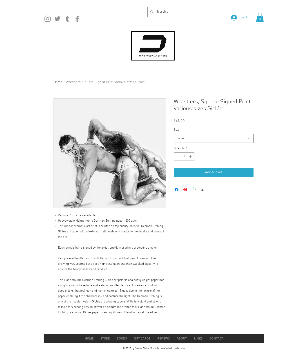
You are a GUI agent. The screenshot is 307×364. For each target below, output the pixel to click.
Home (57, 82)
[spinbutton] (184, 157)
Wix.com (180, 348)
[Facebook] (77, 19)
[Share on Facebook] (176, 189)
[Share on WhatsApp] (193, 189)
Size (177, 130)
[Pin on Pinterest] (185, 189)
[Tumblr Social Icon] (67, 19)
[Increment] (191, 157)
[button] (260, 17)
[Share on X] (202, 189)
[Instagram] (47, 19)
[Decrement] (177, 157)
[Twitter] (57, 19)
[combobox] (214, 138)
